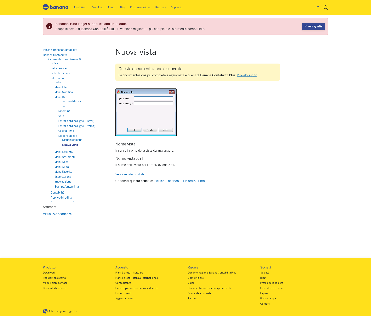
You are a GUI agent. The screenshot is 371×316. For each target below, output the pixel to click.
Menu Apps (61, 162)
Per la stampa (268, 298)
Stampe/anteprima (66, 186)
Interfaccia (58, 78)
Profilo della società (271, 283)
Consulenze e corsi (271, 288)
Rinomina (64, 111)
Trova (61, 106)
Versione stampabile (130, 174)
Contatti (265, 303)
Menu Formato (63, 152)
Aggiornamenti (124, 298)
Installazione (59, 68)
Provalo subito (247, 75)
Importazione (62, 181)
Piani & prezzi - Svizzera (129, 272)
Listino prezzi (123, 293)
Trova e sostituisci (69, 101)
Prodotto (79, 7)
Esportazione (62, 176)
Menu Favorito (63, 171)
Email (202, 181)
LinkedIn (189, 181)
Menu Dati (60, 97)
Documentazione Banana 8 (64, 59)
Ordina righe (66, 131)
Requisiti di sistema (54, 277)
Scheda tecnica (60, 73)
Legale (264, 293)
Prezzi (111, 7)
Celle (57, 82)
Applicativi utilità (61, 197)
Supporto (176, 7)
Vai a (61, 116)
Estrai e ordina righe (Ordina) (76, 126)
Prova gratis (313, 26)
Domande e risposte (199, 293)
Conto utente (123, 283)
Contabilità (58, 192)
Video (191, 283)
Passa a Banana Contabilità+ (61, 50)
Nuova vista (70, 145)
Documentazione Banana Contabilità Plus (212, 272)
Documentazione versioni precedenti (209, 288)
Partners (193, 298)
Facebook (173, 181)
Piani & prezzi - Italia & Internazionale (136, 277)
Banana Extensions (54, 288)
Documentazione (140, 7)
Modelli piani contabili (55, 283)
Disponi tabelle (67, 136)
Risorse (159, 7)
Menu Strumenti (64, 157)
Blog (122, 7)
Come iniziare (196, 277)
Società (264, 272)
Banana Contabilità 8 (56, 55)
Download (97, 7)
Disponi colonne (72, 140)
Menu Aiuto (61, 167)
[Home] (55, 8)
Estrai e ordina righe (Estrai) (76, 121)
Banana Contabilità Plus (98, 29)
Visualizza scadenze (57, 214)
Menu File (60, 87)
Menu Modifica (63, 92)
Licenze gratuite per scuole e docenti (136, 288)
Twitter (159, 181)
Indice (54, 63)
